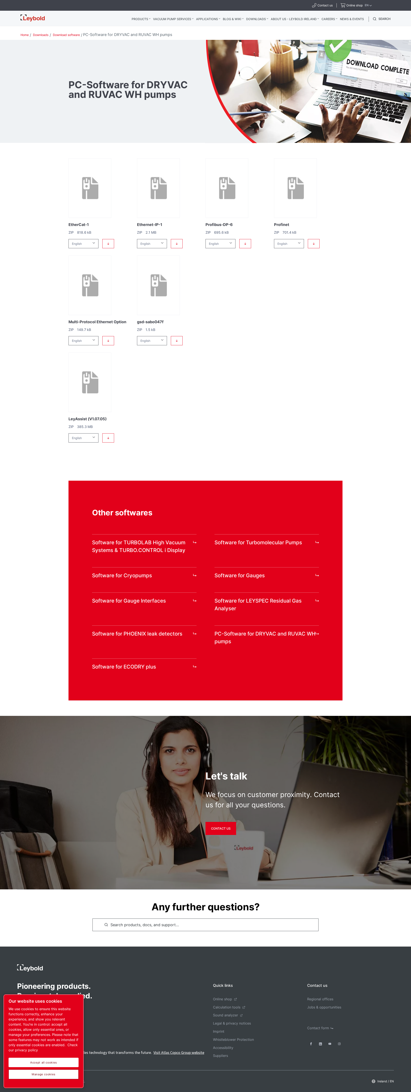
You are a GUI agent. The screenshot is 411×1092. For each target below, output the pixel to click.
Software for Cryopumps (122, 575)
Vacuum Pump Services (172, 19)
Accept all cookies (43, 1062)
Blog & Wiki (232, 19)
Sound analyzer (225, 1015)
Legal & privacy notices (232, 1023)
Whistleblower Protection (233, 1039)
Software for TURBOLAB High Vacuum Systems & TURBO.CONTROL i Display (138, 546)
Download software (66, 35)
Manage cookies (43, 1074)
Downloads (256, 19)
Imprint (218, 1031)
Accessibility (223, 1048)
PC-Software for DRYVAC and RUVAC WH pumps (265, 638)
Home (25, 35)
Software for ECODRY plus (124, 667)
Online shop (222, 999)
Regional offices (320, 999)
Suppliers (220, 1055)
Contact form (318, 1028)
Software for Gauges (239, 575)
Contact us (221, 828)
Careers (328, 19)
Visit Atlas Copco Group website (178, 1052)
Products (140, 19)
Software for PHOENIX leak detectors (137, 634)
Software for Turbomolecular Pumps (258, 542)
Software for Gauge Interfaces (129, 601)
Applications (207, 19)
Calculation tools (226, 1007)
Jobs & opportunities (324, 1007)
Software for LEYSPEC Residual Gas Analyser (258, 605)
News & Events (352, 19)
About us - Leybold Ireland (294, 19)
